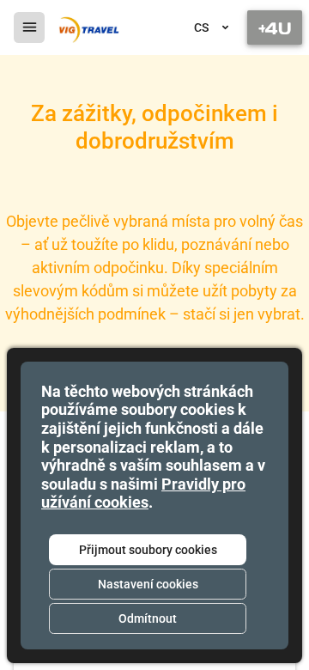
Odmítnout (147, 618)
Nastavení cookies (148, 584)
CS (201, 27)
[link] (88, 27)
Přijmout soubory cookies (148, 550)
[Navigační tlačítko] (274, 27)
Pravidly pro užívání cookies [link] (143, 493)
